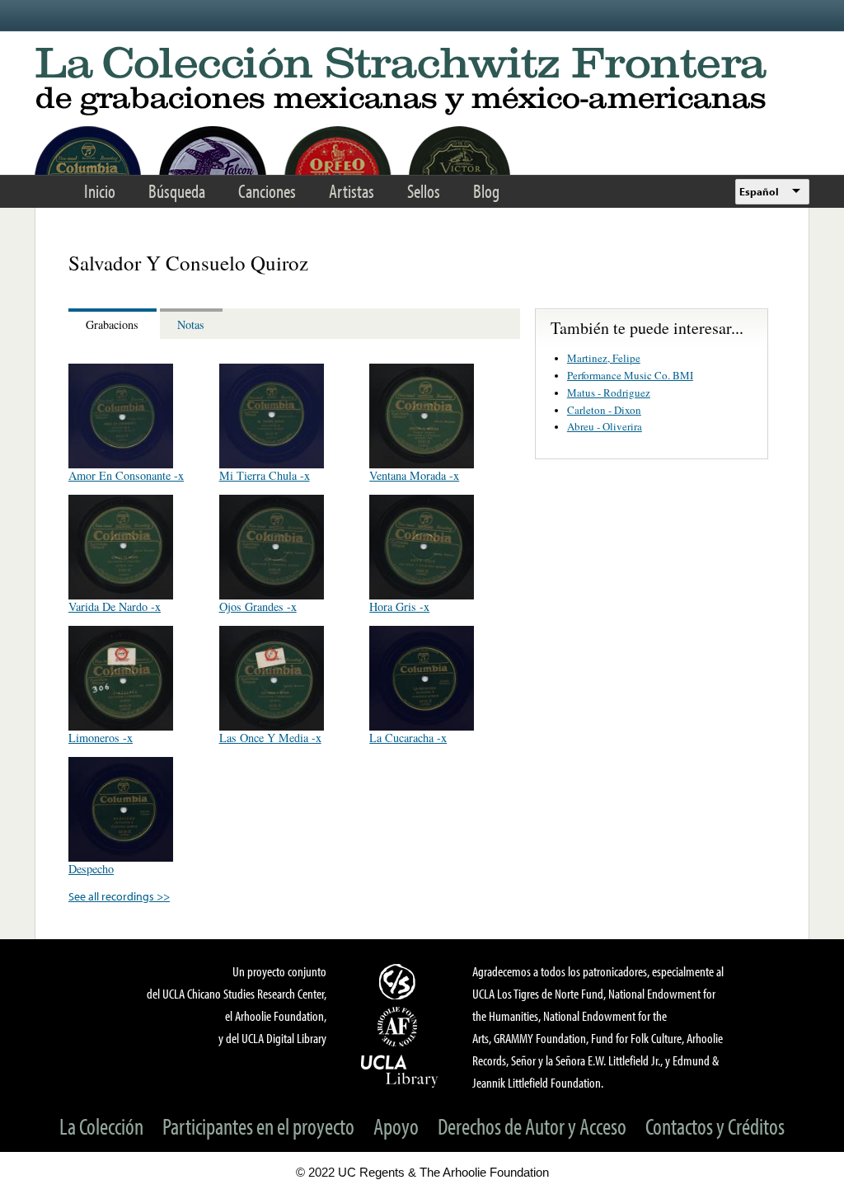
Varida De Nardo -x (114, 606)
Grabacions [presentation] (112, 324)
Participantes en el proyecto (258, 1126)
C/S (399, 981)
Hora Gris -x (399, 606)
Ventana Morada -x (414, 475)
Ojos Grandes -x (258, 606)
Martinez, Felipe (603, 357)
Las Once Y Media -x (270, 737)
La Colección (101, 1126)
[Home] (422, 82)
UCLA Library (399, 1070)
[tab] (114, 323)
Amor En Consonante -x (126, 475)
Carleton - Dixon (604, 409)
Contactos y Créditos (715, 1126)
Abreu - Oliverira (604, 426)
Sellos (423, 191)
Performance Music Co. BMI (630, 375)
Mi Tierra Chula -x (264, 475)
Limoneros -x (100, 737)
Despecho (91, 869)
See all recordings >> (119, 896)
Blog (486, 191)
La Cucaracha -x (408, 737)
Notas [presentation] (190, 324)
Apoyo (396, 1126)
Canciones (267, 191)
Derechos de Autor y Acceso (532, 1126)
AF (399, 1027)
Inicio (99, 191)
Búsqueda (176, 191)
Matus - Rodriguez (608, 392)
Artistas (351, 191)
